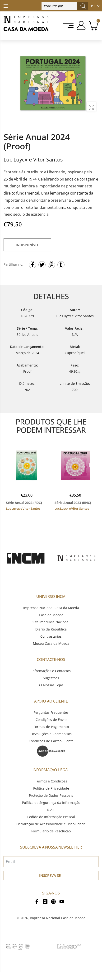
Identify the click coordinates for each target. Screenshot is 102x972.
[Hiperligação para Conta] (80, 25)
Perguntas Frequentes (51, 712)
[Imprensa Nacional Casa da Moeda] (26, 25)
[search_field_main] (83, 6)
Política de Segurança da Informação (51, 802)
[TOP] (6, 6)
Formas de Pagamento (51, 726)
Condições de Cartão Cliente (51, 741)
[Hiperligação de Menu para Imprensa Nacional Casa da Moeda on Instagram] (53, 901)
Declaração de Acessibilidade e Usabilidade (51, 824)
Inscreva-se (50, 875)
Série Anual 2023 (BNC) (73, 503)
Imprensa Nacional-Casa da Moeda (51, 608)
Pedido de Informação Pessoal (51, 817)
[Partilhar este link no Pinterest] (51, 264)
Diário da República (51, 629)
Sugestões (51, 678)
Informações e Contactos (51, 671)
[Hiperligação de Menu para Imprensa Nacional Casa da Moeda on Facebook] (36, 901)
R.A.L (51, 809)
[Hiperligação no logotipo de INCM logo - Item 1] (25, 558)
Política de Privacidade (51, 788)
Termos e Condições (51, 781)
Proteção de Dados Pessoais (51, 795)
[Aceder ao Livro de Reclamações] (51, 750)
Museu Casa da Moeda (51, 643)
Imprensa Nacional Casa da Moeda (57, 918)
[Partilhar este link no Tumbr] (61, 264)
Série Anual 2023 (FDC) (24, 503)
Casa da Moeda (51, 615)
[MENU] (68, 25)
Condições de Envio (51, 719)
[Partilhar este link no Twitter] (42, 264)
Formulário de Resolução (51, 831)
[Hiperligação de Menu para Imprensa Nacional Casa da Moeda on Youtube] (61, 901)
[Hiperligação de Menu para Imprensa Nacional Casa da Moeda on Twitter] (45, 901)
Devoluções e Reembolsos (51, 734)
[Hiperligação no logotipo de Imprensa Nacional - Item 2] (76, 558)
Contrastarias (51, 636)
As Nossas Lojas (51, 685)
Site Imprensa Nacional (51, 622)
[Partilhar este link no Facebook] (32, 264)
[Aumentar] (91, 107)
